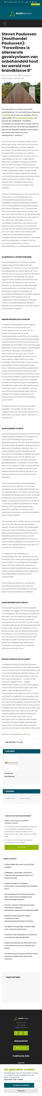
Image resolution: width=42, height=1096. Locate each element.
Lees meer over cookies (13, 1080)
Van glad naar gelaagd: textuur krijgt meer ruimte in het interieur (19, 927)
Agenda (21, 1063)
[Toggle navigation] (5, 23)
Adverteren (35, 4)
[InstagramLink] (36, 2)
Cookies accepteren (21, 1085)
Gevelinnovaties (10, 798)
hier (28, 734)
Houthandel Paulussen (24, 118)
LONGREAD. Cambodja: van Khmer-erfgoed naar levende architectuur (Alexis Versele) (18, 875)
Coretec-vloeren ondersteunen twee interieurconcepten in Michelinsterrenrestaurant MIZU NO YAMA (21, 907)
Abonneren (22, 847)
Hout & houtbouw (25, 798)
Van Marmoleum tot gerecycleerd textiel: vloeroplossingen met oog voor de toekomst (21, 956)
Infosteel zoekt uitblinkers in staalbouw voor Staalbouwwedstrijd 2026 (20, 936)
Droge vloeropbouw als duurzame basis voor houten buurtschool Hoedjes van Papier (20, 945)
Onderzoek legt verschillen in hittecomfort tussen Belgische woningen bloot (21, 886)
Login (27, 2)
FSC (28, 354)
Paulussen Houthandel (9, 775)
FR (23, 2)
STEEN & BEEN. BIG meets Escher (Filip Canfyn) (19, 865)
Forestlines (6, 115)
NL (19, 2)
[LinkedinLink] (33, 2)
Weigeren (21, 1091)
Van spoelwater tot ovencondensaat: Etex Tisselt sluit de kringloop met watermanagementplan (19, 897)
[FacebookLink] (31, 2)
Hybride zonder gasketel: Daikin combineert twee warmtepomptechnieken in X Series (18, 918)
